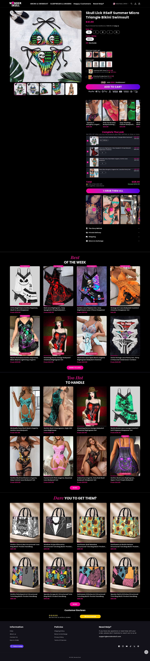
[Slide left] (12, 89)
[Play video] (94, 209)
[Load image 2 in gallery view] (33, 89)
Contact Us (14, 637)
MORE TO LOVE (75, 368)
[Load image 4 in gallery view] (58, 89)
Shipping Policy (59, 631)
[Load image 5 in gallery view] (71, 89)
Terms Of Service (60, 640)
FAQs (11, 631)
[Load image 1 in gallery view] (20, 89)
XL (117, 32)
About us (13, 634)
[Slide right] (80, 89)
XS (89, 32)
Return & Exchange (60, 634)
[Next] (137, 209)
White (89, 39)
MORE (75, 488)
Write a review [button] (90, 616)
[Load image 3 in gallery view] (46, 89)
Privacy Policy (59, 637)
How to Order (14, 640)
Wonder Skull (77, 657)
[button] (132, 4)
